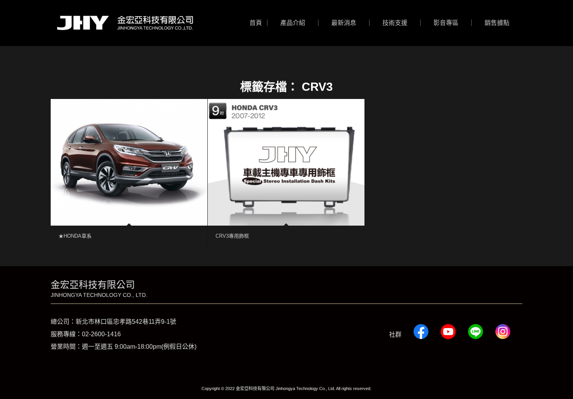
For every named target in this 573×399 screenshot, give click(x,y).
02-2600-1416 (101, 334)
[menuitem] (255, 23)
